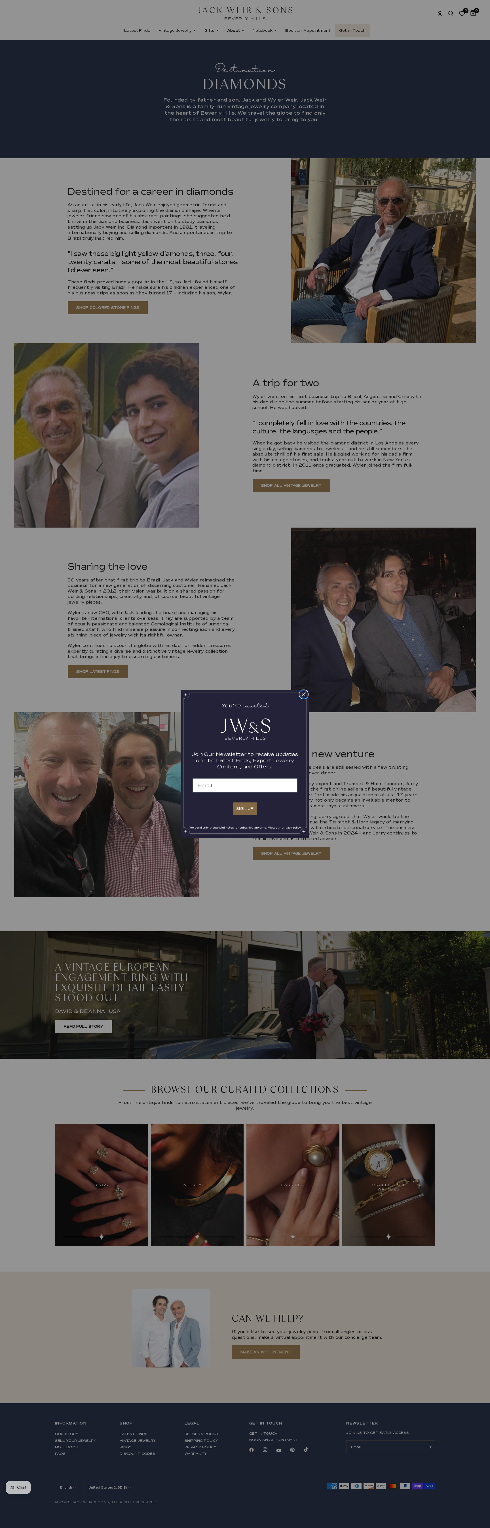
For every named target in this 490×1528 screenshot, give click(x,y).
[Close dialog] (303, 694)
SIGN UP (245, 808)
